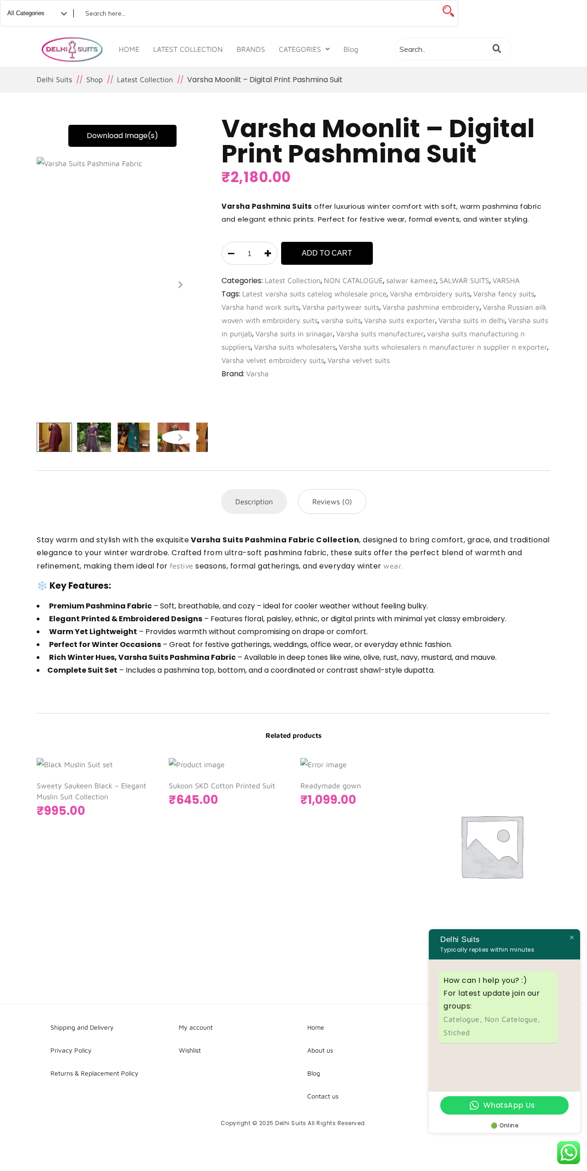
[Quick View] (513, 886)
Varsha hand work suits (260, 307)
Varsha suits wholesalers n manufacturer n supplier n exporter (443, 347)
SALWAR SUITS (464, 280)
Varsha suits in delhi (471, 320)
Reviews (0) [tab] (332, 501)
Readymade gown (330, 785)
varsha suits (341, 320)
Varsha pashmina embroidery (431, 307)
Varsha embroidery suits (430, 294)
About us (320, 1050)
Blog (350, 49)
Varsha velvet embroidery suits (273, 360)
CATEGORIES (300, 49)
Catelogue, (464, 1019)
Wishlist (190, 1050)
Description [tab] (254, 501)
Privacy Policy (71, 1050)
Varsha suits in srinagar (294, 333)
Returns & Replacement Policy (94, 1073)
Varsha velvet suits (358, 360)
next (180, 284)
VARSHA (506, 280)
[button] (304, 49)
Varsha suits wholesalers (295, 347)
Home (315, 1027)
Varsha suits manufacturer (380, 333)
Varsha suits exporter (399, 320)
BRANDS (251, 49)
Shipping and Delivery (82, 1027)
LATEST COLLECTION (188, 49)
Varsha (257, 373)
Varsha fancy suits (503, 294)
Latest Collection (293, 280)
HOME (129, 49)
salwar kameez (411, 280)
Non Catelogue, (512, 1019)
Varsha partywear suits (340, 307)
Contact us (322, 1096)
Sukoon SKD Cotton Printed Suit (222, 785)
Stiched (456, 1032)
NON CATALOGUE (353, 280)
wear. (393, 566)
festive (182, 566)
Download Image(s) (122, 135)
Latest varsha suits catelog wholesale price (314, 294)
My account (196, 1027)
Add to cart (327, 253)
